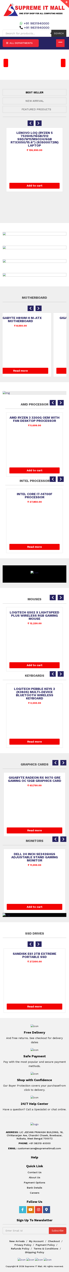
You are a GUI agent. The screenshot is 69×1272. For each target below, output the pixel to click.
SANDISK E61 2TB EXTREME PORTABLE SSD (34, 955)
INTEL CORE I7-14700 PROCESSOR (38, 494)
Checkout (54, 1241)
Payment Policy (45, 1244)
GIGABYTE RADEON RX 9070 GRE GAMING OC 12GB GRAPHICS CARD (34, 779)
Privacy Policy (23, 1244)
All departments (21, 43)
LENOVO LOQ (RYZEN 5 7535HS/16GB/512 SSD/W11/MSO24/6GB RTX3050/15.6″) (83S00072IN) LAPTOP (35, 139)
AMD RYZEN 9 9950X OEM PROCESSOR (38, 419)
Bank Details (34, 1187)
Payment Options (34, 1182)
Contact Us (34, 1172)
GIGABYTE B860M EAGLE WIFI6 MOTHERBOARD (35, 319)
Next (63, 63)
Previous (6, 63)
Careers (34, 1192)
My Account (36, 1241)
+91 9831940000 (36, 23)
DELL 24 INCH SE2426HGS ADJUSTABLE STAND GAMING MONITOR (34, 857)
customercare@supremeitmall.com (34, 1148)
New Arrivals (17, 1241)
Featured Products (36, 109)
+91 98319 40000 (35, 1143)
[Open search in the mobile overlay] (34, 33)
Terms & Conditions (46, 1248)
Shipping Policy (34, 1252)
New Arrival (34, 101)
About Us (34, 1177)
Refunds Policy (20, 1248)
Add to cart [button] (34, 185)
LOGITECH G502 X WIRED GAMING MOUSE (39, 614)
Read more (35, 370)
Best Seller (34, 92)
